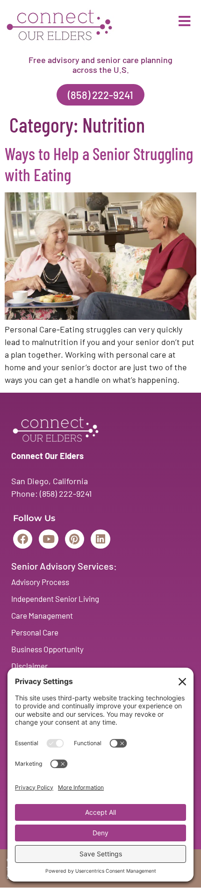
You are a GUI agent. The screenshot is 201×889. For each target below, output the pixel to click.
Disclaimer (29, 665)
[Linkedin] (100, 539)
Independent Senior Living (55, 598)
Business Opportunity (47, 649)
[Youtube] (48, 539)
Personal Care (34, 632)
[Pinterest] (74, 539)
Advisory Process (40, 581)
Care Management (42, 615)
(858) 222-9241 (66, 493)
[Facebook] (22, 539)
